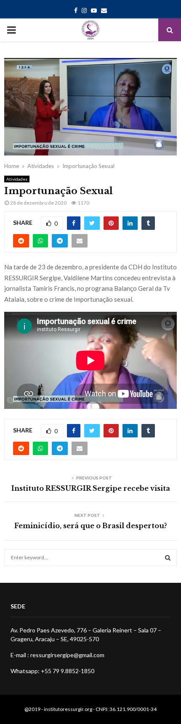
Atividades (16, 179)
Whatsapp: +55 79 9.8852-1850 (52, 670)
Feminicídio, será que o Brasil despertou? (90, 525)
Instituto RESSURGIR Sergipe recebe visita (90, 488)
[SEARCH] (168, 557)
